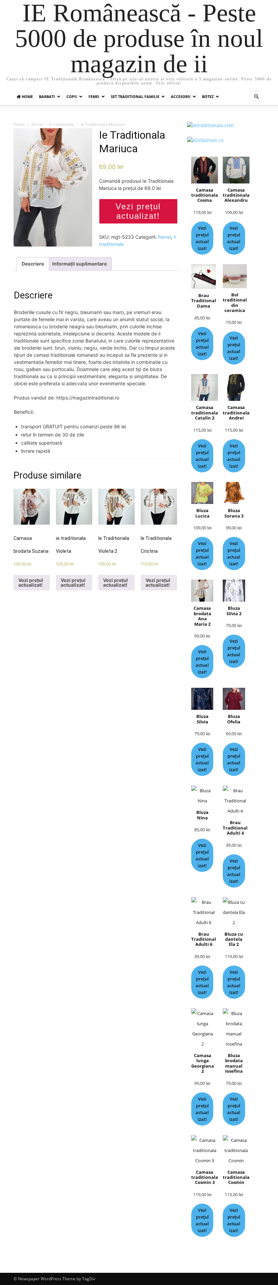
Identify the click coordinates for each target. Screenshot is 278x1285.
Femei (93, 96)
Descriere (33, 264)
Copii (71, 96)
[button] (256, 97)
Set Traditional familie (135, 96)
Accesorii (181, 96)
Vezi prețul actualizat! (138, 211)
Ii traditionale (61, 124)
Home (19, 124)
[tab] (33, 264)
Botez (208, 96)
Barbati (47, 96)
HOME (27, 96)
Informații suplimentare (79, 264)
